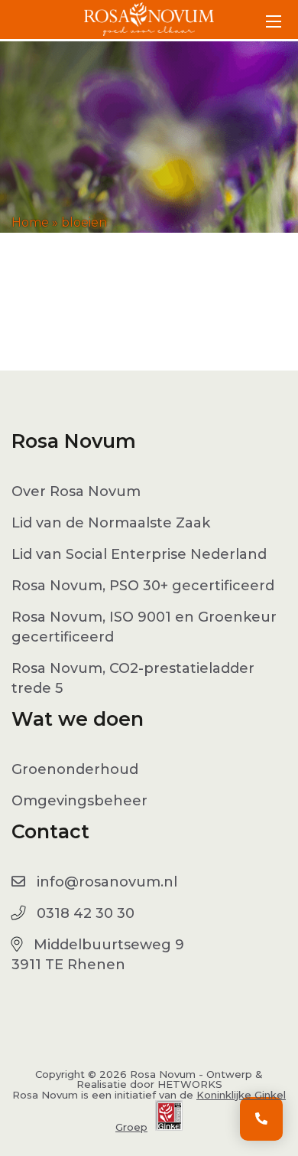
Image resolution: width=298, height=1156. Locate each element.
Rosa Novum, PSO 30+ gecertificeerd (142, 585)
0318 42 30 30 (85, 913)
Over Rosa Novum (76, 491)
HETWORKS (189, 1084)
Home (30, 222)
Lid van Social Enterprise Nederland (139, 554)
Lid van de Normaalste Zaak (110, 522)
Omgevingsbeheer (79, 800)
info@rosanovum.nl (107, 882)
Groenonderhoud (74, 769)
